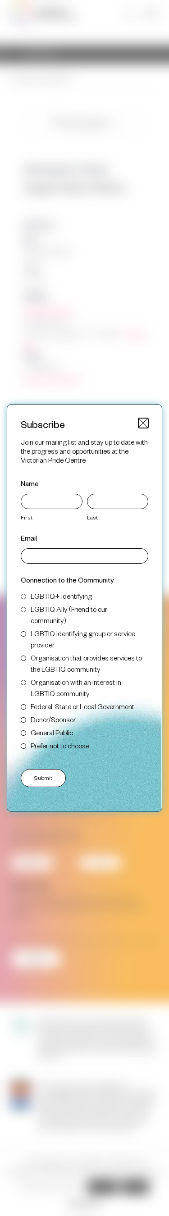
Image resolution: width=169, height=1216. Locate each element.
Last (92, 517)
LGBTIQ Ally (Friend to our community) (69, 614)
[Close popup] (143, 423)
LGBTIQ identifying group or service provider (83, 639)
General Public (52, 732)
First (26, 517)
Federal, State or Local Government (82, 706)
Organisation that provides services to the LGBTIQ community (86, 663)
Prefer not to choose (60, 745)
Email (29, 537)
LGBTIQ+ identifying (61, 596)
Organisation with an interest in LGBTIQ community (76, 687)
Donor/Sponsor (53, 719)
